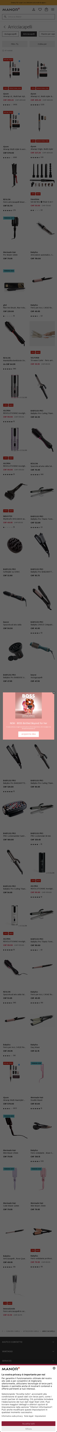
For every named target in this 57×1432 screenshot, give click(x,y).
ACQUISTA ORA (28, 734)
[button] (53, 692)
